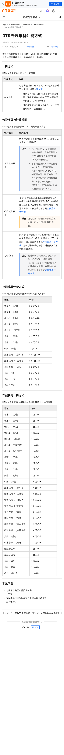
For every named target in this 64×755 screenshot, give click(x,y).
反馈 (37, 627)
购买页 (39, 88)
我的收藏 (54, 46)
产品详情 (30, 46)
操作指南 (26, 24)
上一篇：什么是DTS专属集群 (16, 613)
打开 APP (55, 4)
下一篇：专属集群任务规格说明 (47, 613)
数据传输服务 (14, 24)
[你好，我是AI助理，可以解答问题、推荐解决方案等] (47, 11)
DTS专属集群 (38, 24)
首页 (4, 24)
